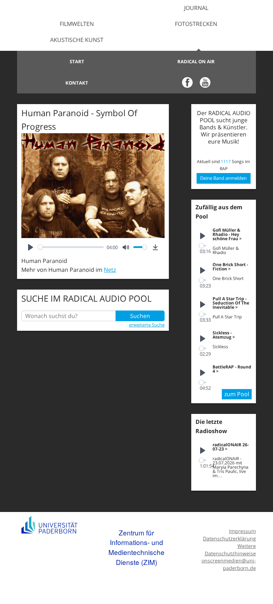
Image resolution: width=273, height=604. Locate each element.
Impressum (242, 531)
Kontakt (76, 83)
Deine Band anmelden (223, 178)
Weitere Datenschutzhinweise (230, 550)
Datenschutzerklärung (229, 538)
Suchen (140, 316)
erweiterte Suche (147, 325)
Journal (196, 8)
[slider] (71, 247)
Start (77, 61)
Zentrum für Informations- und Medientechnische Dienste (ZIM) (136, 547)
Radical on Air (196, 61)
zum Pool (236, 394)
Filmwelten (77, 24)
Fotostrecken (196, 24)
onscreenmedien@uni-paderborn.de (229, 564)
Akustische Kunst (76, 40)
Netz (110, 270)
